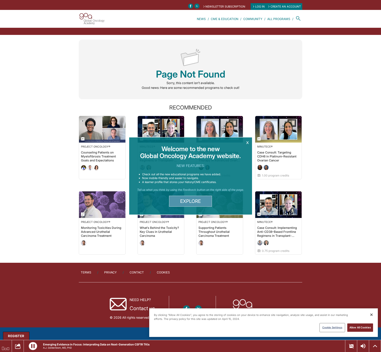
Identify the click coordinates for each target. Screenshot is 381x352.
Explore (190, 201)
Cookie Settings (332, 327)
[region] (263, 322)
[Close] (371, 314)
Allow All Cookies (360, 327)
